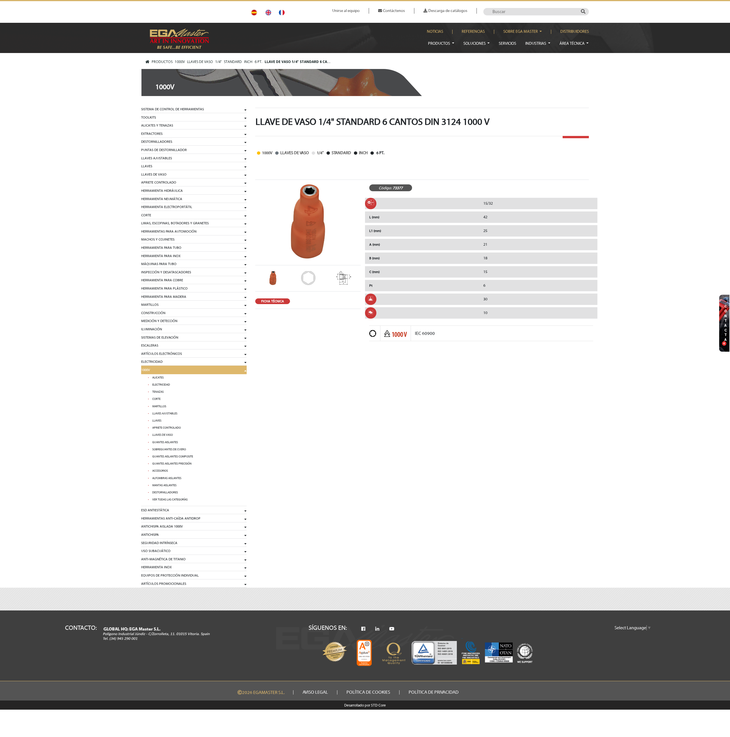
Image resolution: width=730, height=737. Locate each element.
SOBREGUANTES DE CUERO (169, 449)
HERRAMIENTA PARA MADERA (163, 297)
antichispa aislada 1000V (162, 526)
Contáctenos (393, 11)
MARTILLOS (150, 305)
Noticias (435, 32)
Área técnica (572, 43)
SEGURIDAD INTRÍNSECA (159, 543)
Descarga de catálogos (447, 11)
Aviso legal (315, 692)
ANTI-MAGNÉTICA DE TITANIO (163, 559)
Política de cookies (368, 692)
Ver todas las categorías (170, 499)
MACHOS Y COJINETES (158, 239)
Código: (385, 188)
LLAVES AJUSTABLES (156, 158)
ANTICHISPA (150, 535)
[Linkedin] (377, 629)
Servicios (507, 43)
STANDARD (233, 61)
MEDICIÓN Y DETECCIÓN (159, 321)
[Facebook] (363, 629)
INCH (248, 61)
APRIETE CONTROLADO (158, 182)
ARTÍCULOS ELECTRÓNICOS (161, 354)
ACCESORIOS (160, 471)
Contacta (725, 323)
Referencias (473, 32)
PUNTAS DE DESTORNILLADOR (164, 150)
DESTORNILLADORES (156, 142)
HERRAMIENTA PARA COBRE (162, 280)
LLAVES (146, 166)
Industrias (536, 43)
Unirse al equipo (346, 11)
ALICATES (158, 377)
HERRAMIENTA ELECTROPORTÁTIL (166, 207)
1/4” (218, 61)
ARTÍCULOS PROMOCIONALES (163, 584)
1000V (180, 61)
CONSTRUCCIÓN (153, 313)
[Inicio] (147, 61)
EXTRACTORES (152, 134)
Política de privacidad (434, 692)
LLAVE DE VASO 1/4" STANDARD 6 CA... (297, 61)
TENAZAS (158, 392)
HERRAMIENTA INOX (156, 567)
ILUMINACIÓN (151, 329)
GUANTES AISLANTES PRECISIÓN (172, 463)
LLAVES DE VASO (200, 61)
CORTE (146, 215)
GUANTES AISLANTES (165, 442)
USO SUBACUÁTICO (156, 551)
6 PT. (258, 61)
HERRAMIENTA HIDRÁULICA (162, 191)
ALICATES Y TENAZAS (157, 125)
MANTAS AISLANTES (164, 485)
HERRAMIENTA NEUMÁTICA (161, 199)
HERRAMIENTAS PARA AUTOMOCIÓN (168, 231)
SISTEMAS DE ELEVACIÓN (159, 337)
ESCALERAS (149, 345)
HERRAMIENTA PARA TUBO (161, 248)
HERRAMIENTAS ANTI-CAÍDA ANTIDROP (170, 518)
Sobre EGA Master (521, 32)
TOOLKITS (148, 117)
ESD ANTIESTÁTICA (155, 510)
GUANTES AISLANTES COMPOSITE (172, 456)
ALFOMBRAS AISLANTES (166, 478)
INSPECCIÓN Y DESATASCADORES (166, 272)
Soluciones (474, 43)
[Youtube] (391, 629)
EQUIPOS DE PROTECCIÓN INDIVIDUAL (170, 575)
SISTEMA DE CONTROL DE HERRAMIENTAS (172, 109)
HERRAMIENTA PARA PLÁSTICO (164, 288)
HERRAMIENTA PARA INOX (161, 256)
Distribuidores (574, 32)
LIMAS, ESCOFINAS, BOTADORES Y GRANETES (175, 223)
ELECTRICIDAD (152, 362)
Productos (439, 43)
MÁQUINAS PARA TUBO (159, 264)
